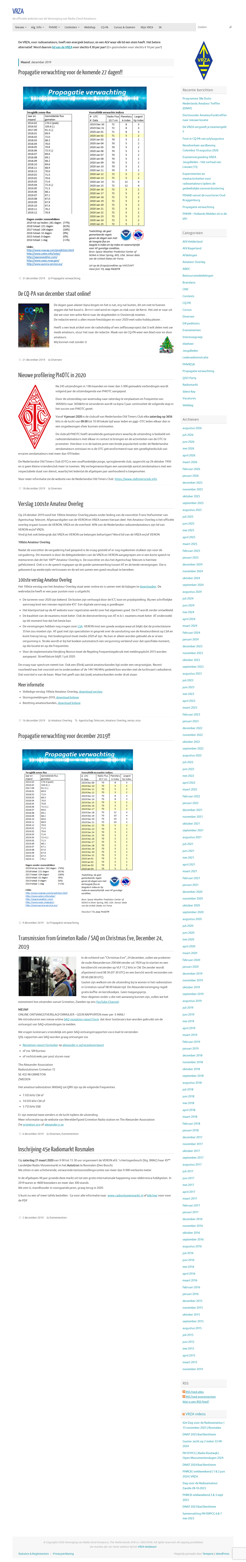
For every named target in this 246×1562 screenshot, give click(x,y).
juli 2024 (188, 598)
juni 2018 (188, 1096)
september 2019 (193, 994)
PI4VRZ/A (189, 364)
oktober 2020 (191, 905)
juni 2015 (188, 1342)
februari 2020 (191, 960)
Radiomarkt (190, 385)
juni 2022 (188, 769)
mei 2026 (188, 448)
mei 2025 (188, 530)
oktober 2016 (191, 1233)
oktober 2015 (191, 1315)
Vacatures (189, 398)
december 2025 (192, 483)
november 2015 (193, 1308)
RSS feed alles (194, 1392)
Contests (188, 296)
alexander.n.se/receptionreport (83, 1045)
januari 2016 (191, 1294)
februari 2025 (191, 551)
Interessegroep (193, 337)
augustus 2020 (192, 919)
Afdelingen (190, 255)
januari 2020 (191, 967)
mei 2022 (188, 776)
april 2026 (189, 455)
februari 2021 (191, 878)
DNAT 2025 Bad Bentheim (199, 1434)
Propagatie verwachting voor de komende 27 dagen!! (70, 72)
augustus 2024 (192, 592)
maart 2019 (190, 1035)
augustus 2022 (192, 755)
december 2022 (192, 728)
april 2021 (189, 864)
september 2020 (193, 912)
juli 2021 (188, 844)
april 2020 (189, 946)
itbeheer (188, 344)
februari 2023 (191, 714)
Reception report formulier (40, 1045)
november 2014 (193, 1369)
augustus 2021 (192, 837)
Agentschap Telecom (91, 720)
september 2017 (193, 1158)
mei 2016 (188, 1267)
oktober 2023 (191, 660)
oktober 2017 (191, 1151)
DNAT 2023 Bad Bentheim (199, 1507)
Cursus (187, 310)
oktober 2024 (191, 578)
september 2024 (193, 585)
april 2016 (189, 1274)
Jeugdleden (190, 351)
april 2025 (189, 537)
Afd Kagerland (192, 248)
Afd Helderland (193, 242)
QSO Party (189, 378)
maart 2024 (190, 626)
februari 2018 (191, 1124)
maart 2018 (190, 1117)
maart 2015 (190, 1362)
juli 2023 (188, 680)
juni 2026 (188, 442)
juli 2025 (188, 517)
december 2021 (192, 810)
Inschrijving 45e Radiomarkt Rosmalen (56, 1149)
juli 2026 (188, 435)
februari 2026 (191, 469)
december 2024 (192, 564)
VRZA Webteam (147, 1546)
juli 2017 (188, 1171)
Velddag (188, 405)
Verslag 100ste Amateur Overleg (50, 504)
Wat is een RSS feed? (196, 1402)
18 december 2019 (33, 488)
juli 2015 (188, 1335)
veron (130, 720)
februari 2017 (191, 1205)
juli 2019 (188, 1008)
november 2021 (193, 817)
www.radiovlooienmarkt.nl (125, 1195)
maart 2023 (190, 708)
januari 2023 (191, 721)
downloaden (148, 587)
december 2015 (192, 1301)
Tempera (208, 1553)
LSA (80, 626)
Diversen (56, 359)
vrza (137, 720)
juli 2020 (188, 926)
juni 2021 (188, 851)
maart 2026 (190, 462)
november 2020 (193, 898)
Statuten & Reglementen (33, 1553)
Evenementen (70, 1134)
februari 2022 (191, 796)
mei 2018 (188, 1103)
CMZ (186, 289)
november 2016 (193, 1226)
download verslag (90, 692)
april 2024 (189, 619)
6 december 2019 (33, 1134)
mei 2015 (188, 1349)
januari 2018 (191, 1130)
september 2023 (193, 667)
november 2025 (193, 489)
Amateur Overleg (61, 720)
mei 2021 (188, 858)
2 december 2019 (33, 1217)
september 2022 (193, 748)
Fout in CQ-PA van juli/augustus (203, 139)
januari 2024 (191, 639)
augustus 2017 (192, 1165)
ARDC (186, 269)
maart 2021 (190, 871)
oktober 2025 (191, 496)
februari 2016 (191, 1287)
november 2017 (193, 1144)
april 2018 (189, 1110)
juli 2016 (188, 1253)
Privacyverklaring (63, 1553)
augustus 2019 (192, 1001)
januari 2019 (191, 1048)
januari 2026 (191, 476)
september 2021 (193, 830)
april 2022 (189, 783)
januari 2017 (191, 1212)
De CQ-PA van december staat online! (54, 293)
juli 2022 (188, 762)
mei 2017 (188, 1185)
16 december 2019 (33, 720)
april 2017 (189, 1192)
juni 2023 (188, 687)
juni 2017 (188, 1178)
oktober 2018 (191, 1069)
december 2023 (192, 646)
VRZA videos (196, 1414)
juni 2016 (188, 1260)
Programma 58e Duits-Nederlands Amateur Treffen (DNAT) (201, 103)
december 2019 (192, 974)
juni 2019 (188, 1014)
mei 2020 (188, 939)
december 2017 (192, 1137)
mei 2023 (188, 694)
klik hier (152, 1195)
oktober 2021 (191, 824)
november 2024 (193, 571)
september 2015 (193, 1321)
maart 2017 (190, 1199)
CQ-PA (187, 303)
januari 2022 (191, 803)
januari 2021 (191, 885)
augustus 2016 (192, 1246)
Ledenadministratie (195, 357)
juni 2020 (188, 933)
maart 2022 (190, 789)
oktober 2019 (191, 987)
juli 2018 (188, 1089)
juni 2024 (188, 605)
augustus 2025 (192, 510)
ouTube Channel (108, 1002)
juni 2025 (188, 524)
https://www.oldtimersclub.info (136, 479)
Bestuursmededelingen (198, 276)
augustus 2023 (192, 674)
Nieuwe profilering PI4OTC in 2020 (52, 375)
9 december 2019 (33, 922)
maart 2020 (190, 953)
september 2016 (193, 1239)
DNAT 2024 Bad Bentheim (199, 1465)
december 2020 (192, 892)
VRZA (17, 11)
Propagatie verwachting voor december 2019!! (64, 736)
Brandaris (189, 282)
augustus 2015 (192, 1328)
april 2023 (189, 701)
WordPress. (223, 1553)
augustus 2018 (192, 1083)
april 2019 (189, 1028)
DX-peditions (191, 323)
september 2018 (193, 1076)
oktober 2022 (191, 742)
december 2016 (192, 1219)
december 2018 (192, 1055)
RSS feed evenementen (200, 1397)
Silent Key (189, 392)
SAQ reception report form (81, 1019)
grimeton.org (32, 1125)
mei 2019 (188, 1021)
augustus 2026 (192, 428)
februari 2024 (191, 633)
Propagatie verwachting (65, 278)
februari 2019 (191, 1042)
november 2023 (193, 653)
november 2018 (193, 1062)
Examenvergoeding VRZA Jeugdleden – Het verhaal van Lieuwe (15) (202, 162)
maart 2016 (190, 1280)
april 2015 (189, 1355)
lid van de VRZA (62, 47)
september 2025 (193, 503)
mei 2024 (188, 612)
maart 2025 (190, 544)
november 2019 (193, 980)
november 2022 (193, 735)
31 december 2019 (33, 278)
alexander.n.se (54, 1125)
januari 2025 (191, 558)
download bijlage (67, 697)
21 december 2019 (33, 359)
